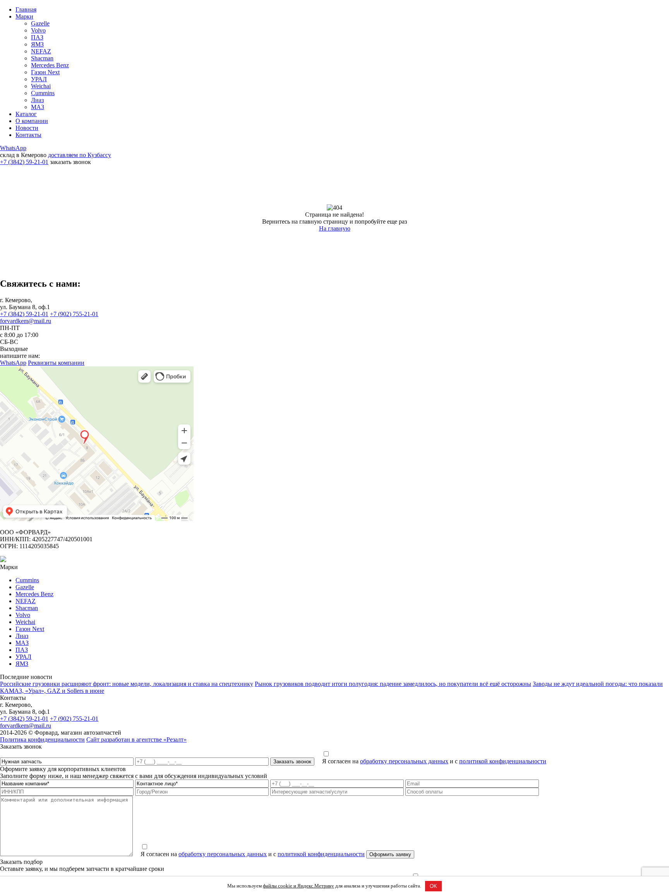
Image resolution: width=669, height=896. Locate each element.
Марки (24, 16)
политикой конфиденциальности (502, 761)
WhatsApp (13, 148)
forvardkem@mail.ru (25, 321)
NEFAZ (41, 51)
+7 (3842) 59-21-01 (24, 162)
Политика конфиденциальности (42, 739)
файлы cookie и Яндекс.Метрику (298, 886)
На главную (334, 228)
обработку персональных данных (404, 761)
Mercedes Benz (50, 65)
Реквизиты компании (56, 362)
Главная (25, 9)
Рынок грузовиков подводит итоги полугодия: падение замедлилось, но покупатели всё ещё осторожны (393, 684)
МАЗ (37, 107)
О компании (31, 121)
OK (433, 886)
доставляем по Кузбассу (79, 155)
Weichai (41, 86)
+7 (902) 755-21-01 (74, 314)
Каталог (26, 114)
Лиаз (37, 100)
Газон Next (45, 72)
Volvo (38, 30)
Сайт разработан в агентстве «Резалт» (136, 739)
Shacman (42, 58)
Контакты (28, 135)
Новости (26, 128)
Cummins (43, 93)
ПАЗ (37, 37)
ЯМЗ (37, 44)
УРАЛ (39, 79)
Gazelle (40, 23)
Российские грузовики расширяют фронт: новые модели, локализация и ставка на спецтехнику (126, 684)
